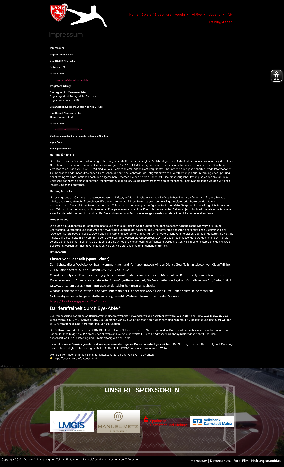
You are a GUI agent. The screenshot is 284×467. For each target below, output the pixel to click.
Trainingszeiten (220, 22)
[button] (54, 422)
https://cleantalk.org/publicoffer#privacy (78, 301)
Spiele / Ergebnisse (157, 14)
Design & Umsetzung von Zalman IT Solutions (52, 459)
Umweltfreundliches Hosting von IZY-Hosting (111, 459)
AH (230, 14)
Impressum (198, 461)
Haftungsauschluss (266, 461)
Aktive (197, 14)
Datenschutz (58, 252)
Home (133, 14)
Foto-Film (240, 461)
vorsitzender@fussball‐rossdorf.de (71, 80)
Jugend (215, 14)
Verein (180, 14)
